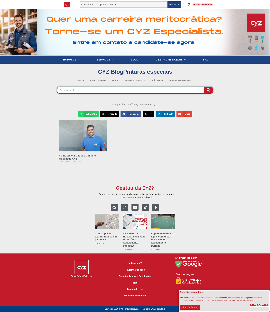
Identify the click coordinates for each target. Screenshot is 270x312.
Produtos (68, 59)
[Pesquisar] (208, 90)
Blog (134, 59)
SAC (206, 59)
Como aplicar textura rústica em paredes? (106, 236)
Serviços (103, 59)
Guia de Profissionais (180, 80)
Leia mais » (99, 243)
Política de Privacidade (135, 295)
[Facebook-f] (155, 207)
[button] (88, 114)
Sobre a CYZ (135, 263)
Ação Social (157, 80)
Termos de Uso (135, 289)
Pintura (115, 80)
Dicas (81, 80)
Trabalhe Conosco (135, 270)
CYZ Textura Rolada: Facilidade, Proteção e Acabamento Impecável (134, 239)
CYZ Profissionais (169, 59)
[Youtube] (135, 207)
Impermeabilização (135, 80)
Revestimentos (98, 80)
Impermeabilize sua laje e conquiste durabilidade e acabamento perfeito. (163, 239)
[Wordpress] (114, 207)
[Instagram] (124, 207)
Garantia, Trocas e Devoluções (135, 276)
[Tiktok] (145, 207)
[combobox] (123, 4)
